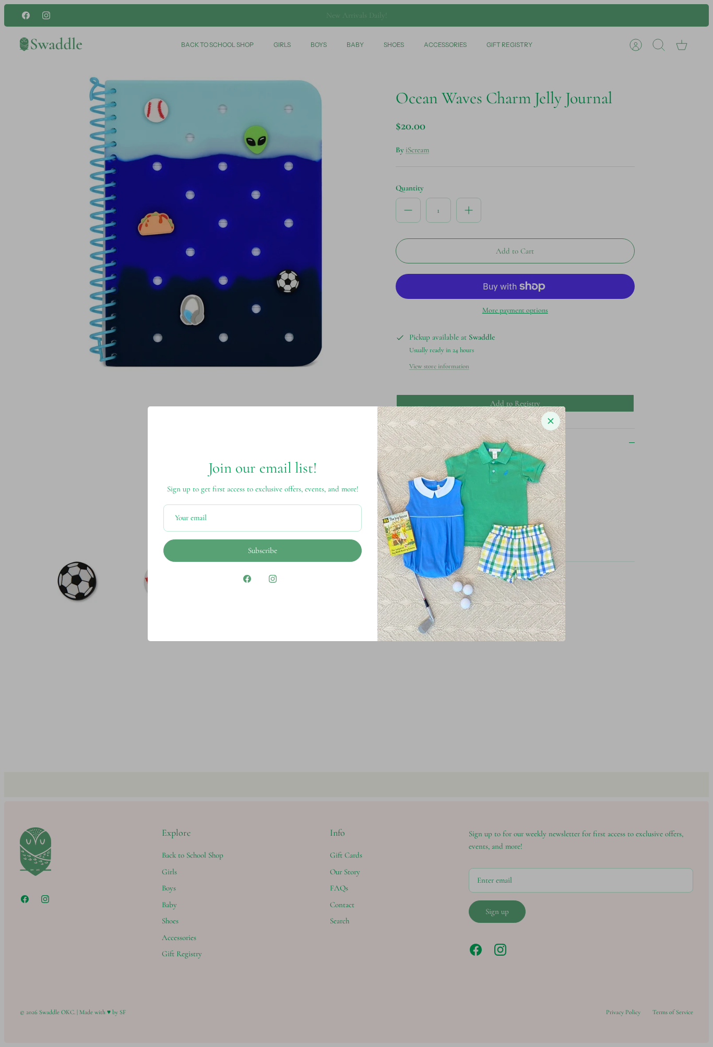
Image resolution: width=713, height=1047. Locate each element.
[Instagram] (273, 579)
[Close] (550, 421)
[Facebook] (247, 579)
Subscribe (262, 550)
